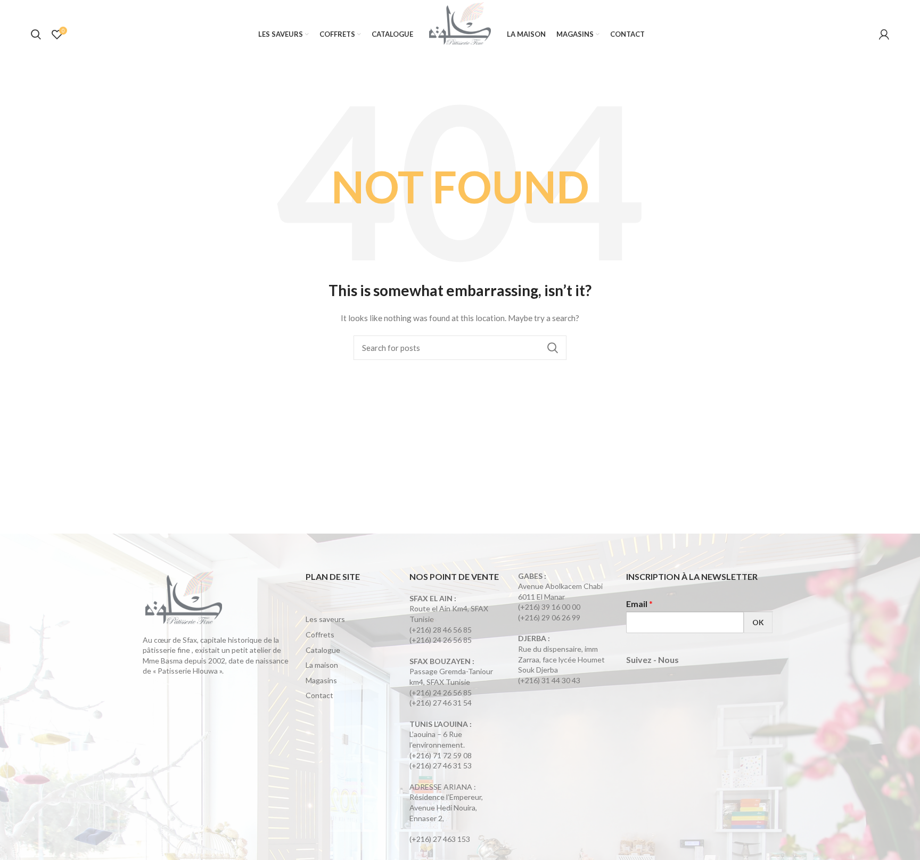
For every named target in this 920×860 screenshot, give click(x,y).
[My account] (884, 34)
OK (758, 622)
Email (639, 604)
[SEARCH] (552, 347)
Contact (319, 695)
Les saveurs (325, 619)
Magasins (321, 680)
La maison (322, 664)
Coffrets (320, 634)
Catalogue (323, 649)
